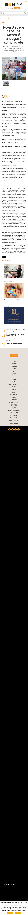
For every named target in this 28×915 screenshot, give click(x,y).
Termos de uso (14, 423)
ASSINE (13, 354)
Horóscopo (14, 409)
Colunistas (14, 404)
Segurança (14, 366)
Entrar (11, 8)
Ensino (14, 365)
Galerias (14, 407)
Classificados (14, 415)
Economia (14, 360)
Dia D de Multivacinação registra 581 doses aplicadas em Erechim (14, 280)
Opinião (14, 397)
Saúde (14, 382)
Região (14, 368)
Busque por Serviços (14, 410)
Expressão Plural (14, 402)
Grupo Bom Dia (14, 417)
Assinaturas (14, 413)
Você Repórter (14, 412)
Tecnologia (14, 378)
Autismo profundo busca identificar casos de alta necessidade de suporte (13, 300)
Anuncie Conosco (14, 420)
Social (14, 392)
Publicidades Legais (14, 400)
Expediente (14, 418)
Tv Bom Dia (14, 405)
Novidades (14, 399)
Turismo (14, 389)
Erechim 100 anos (14, 384)
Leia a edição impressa (6, 18)
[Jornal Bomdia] (14, 4)
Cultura (14, 376)
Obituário (14, 396)
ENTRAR (14, 350)
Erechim (14, 379)
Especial (14, 386)
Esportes (14, 363)
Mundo (14, 373)
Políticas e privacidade (14, 422)
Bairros (14, 391)
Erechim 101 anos (14, 387)
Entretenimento (14, 394)
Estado (14, 369)
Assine (17, 8)
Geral (14, 381)
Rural (14, 374)
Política (14, 361)
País (14, 371)
